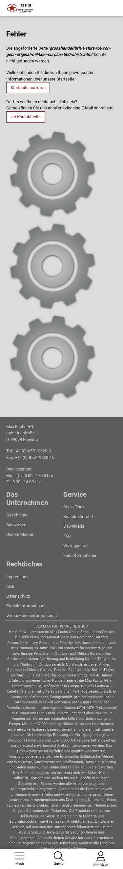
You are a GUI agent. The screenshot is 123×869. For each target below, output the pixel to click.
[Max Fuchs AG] (34, 8)
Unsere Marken (20, 534)
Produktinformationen (26, 605)
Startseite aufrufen (28, 87)
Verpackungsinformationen (31, 615)
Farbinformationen (80, 555)
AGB (10, 586)
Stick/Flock (74, 506)
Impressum (17, 576)
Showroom (16, 524)
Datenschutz (18, 596)
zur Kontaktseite (25, 116)
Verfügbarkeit (76, 545)
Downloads (73, 526)
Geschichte (17, 515)
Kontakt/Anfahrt (78, 516)
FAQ (67, 536)
